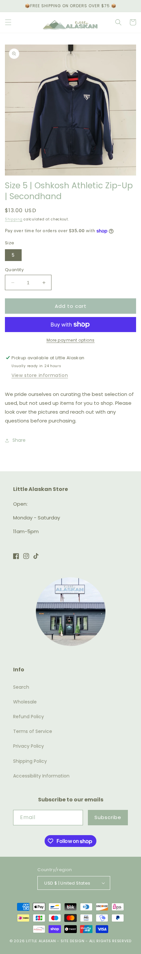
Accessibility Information (41, 776)
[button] (8, 22)
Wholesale (25, 702)
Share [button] (19, 440)
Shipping (14, 219)
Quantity (14, 270)
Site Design (73, 941)
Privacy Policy (28, 746)
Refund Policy (28, 716)
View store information (39, 375)
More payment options (71, 340)
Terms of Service (32, 731)
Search (21, 687)
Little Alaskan (41, 941)
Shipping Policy (30, 761)
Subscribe (107, 817)
